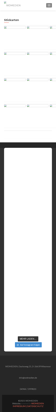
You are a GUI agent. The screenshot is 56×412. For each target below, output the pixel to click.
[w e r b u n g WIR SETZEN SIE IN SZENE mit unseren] (19, 214)
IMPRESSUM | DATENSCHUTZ (28, 406)
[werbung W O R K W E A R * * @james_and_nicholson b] (28, 243)
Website (16, 403)
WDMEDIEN (37, 403)
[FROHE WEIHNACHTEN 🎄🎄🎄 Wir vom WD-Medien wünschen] (10, 216)
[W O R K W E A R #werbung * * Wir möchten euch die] (45, 228)
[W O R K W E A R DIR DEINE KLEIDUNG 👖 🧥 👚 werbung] (36, 227)
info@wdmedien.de (28, 377)
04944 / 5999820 (28, 389)
